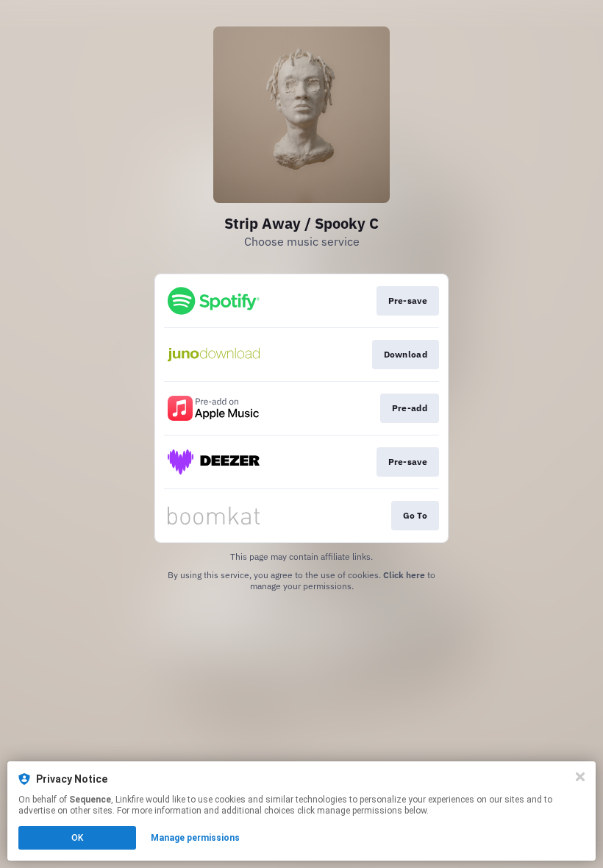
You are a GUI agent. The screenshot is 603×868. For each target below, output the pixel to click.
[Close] (580, 777)
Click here (404, 574)
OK (77, 838)
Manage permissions (195, 838)
